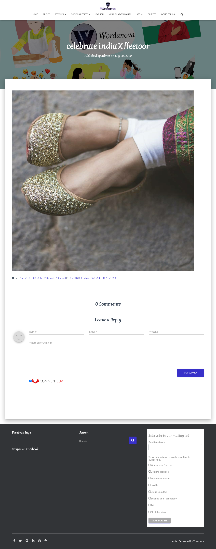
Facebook (14, 541)
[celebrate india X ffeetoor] (103, 180)
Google (27, 541)
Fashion (100, 14)
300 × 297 (37, 278)
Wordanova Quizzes (161, 465)
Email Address (156, 442)
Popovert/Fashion (160, 478)
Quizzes (152, 14)
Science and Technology (164, 498)
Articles (59, 14)
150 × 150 (25, 278)
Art (139, 14)
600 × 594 (84, 278)
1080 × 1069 (109, 278)
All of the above (159, 512)
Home (35, 14)
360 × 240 (96, 278)
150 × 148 (72, 278)
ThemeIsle (198, 541)
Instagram (39, 541)
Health (154, 485)
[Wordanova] (108, 6)
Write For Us (168, 14)
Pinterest (45, 541)
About (46, 14)
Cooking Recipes (80, 14)
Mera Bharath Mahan (120, 14)
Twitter (20, 541)
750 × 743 (61, 278)
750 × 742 (49, 278)
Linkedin (33, 541)
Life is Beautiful (159, 491)
